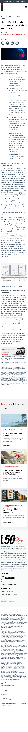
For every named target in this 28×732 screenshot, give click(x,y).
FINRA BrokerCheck (15, 679)
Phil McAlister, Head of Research (13, 34)
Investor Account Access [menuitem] (8, 1)
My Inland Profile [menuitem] (6, 588)
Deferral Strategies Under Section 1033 (12, 434)
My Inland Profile (22, 1)
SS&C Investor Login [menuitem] (7, 591)
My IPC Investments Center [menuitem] (9, 594)
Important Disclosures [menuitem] (6, 690)
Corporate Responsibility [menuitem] (8, 584)
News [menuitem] (2, 582)
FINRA (21, 674)
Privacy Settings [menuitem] (5, 698)
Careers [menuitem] (6, 578)
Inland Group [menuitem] (4, 694)
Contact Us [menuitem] (4, 573)
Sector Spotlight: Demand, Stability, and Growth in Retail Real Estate (13, 472)
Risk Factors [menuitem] (5, 597)
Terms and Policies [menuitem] (5, 687)
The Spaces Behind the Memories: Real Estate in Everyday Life (12, 511)
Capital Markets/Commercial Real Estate (14, 430)
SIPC (25, 674)
